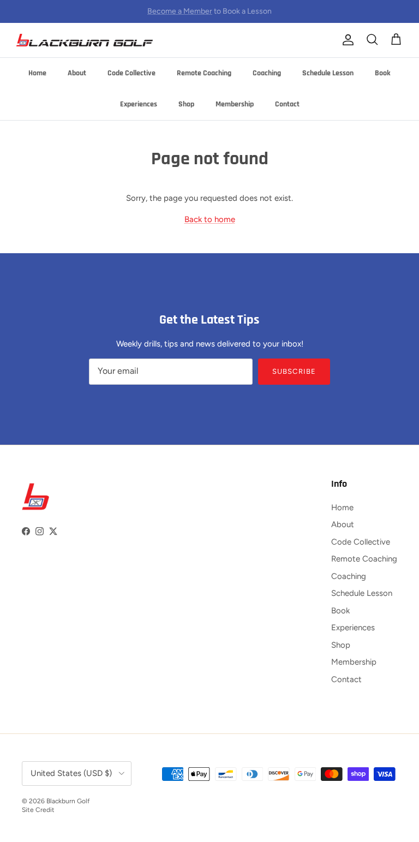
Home (37, 73)
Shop (186, 104)
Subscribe (293, 371)
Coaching (267, 73)
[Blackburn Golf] (84, 40)
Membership (235, 104)
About (77, 73)
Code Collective (131, 73)
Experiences (138, 104)
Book (383, 73)
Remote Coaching (204, 73)
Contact (287, 104)
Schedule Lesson (328, 73)
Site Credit (38, 810)
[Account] (346, 39)
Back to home (209, 219)
